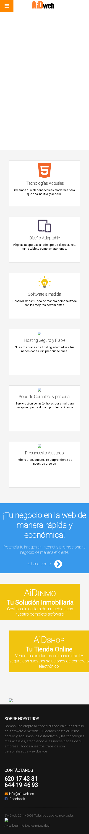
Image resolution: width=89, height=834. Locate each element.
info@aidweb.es (21, 794)
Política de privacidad (35, 826)
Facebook (17, 799)
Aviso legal (11, 826)
